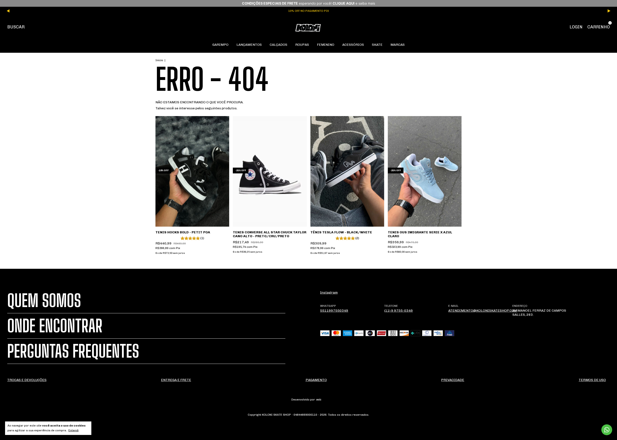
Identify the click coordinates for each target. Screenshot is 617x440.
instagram (329, 292)
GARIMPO (220, 45)
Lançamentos (249, 45)
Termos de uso (592, 380)
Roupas (302, 45)
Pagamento (316, 380)
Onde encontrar (54, 326)
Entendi (73, 430)
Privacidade (452, 380)
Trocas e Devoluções (27, 380)
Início (159, 60)
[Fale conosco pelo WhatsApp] (606, 429)
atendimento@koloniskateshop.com (482, 311)
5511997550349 (334, 311)
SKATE (377, 45)
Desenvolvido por (303, 399)
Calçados (278, 45)
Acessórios (353, 45)
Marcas (397, 45)
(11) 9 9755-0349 (398, 311)
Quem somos (44, 300)
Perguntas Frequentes (73, 351)
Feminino (325, 45)
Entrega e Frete (176, 380)
